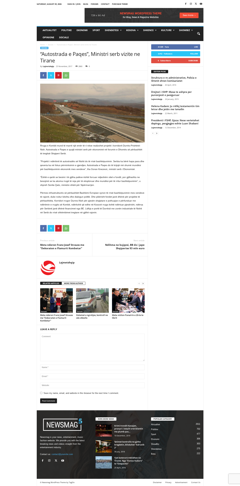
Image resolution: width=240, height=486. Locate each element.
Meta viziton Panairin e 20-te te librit (127, 316)
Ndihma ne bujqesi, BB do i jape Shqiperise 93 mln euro (124, 246)
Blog (85, 4)
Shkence (148, 30)
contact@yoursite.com (62, 454)
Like (196, 47)
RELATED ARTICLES (51, 283)
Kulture (166, 30)
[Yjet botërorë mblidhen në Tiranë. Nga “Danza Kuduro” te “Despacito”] (104, 462)
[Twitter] (196, 4)
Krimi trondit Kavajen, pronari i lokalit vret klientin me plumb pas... (128, 428)
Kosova (131, 30)
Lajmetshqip (48, 66)
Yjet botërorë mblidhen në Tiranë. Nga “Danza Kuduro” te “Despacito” (128, 460)
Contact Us (195, 482)
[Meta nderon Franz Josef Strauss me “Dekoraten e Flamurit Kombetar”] (56, 300)
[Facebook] (186, 4)
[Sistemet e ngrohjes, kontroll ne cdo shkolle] (92, 300)
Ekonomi (82, 30)
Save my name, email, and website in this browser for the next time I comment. (81, 393)
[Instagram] (191, 4)
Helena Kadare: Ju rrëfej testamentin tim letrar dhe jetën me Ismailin (175, 107)
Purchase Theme (120, 4)
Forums (94, 4)
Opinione (48, 37)
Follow (194, 53)
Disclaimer (157, 482)
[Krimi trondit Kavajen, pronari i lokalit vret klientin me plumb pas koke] (104, 430)
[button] (198, 33)
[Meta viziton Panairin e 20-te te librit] (128, 300)
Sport (96, 30)
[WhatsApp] (66, 75)
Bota (153, 454)
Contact (105, 4)
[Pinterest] (58, 75)
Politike (66, 30)
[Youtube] (201, 4)
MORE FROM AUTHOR (73, 283)
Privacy (168, 482)
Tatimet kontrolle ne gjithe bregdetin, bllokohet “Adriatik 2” (129, 444)
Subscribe (193, 60)
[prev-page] (139, 283)
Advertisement (181, 482)
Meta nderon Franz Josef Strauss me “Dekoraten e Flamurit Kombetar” (62, 246)
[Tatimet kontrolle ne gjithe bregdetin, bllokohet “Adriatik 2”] (104, 446)
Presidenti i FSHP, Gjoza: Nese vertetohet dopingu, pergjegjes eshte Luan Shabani (175, 122)
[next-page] (143, 283)
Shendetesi (112, 30)
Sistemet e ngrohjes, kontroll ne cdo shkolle (92, 316)
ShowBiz (184, 30)
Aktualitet (49, 30)
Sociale (64, 37)
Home (42, 44)
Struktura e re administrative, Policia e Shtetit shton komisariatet (174, 79)
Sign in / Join (73, 4)
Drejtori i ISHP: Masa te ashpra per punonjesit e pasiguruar (171, 93)
